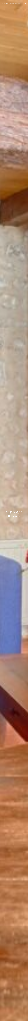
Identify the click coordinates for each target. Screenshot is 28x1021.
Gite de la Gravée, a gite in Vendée (11, 3)
